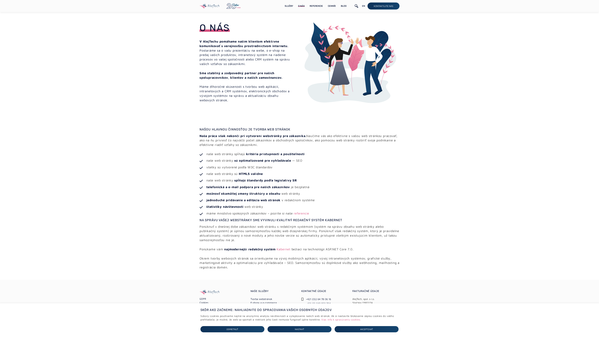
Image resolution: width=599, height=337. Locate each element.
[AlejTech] (209, 5)
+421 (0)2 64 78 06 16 (318, 299)
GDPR (203, 298)
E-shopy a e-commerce (264, 302)
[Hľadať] (356, 6)
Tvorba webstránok (261, 299)
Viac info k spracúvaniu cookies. (341, 319)
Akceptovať (366, 329)
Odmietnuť (232, 329)
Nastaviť (299, 329)
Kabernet (283, 249)
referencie (301, 213)
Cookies (204, 302)
